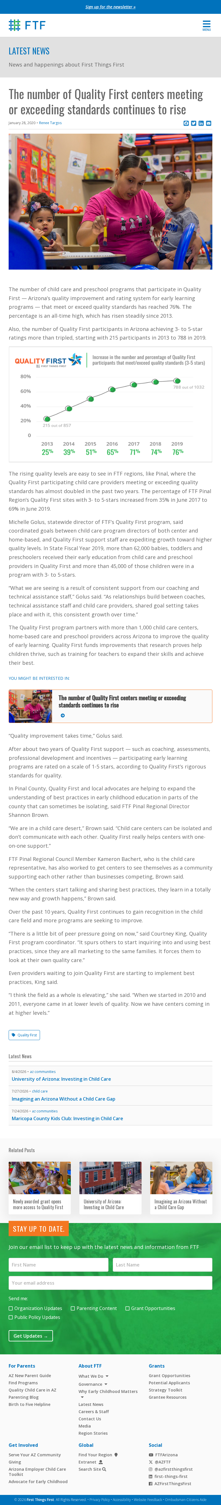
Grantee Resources (167, 1397)
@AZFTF (163, 1462)
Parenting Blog (24, 1397)
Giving (15, 1462)
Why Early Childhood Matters (108, 1391)
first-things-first (171, 1476)
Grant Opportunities (153, 1308)
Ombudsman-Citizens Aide (186, 1499)
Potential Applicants (169, 1382)
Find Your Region (95, 1454)
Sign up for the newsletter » (110, 7)
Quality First (27, 1035)
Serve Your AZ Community (35, 1454)
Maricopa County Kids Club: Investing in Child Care (67, 1118)
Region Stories (93, 1433)
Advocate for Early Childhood (38, 1481)
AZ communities (43, 1071)
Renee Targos (50, 122)
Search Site (90, 1469)
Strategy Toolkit (165, 1390)
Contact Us (90, 1418)
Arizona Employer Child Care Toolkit (37, 1471)
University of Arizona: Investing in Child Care (61, 1079)
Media (85, 1426)
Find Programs (23, 1382)
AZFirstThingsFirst (173, 1483)
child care (40, 1091)
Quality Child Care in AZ (32, 1390)
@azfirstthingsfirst (174, 1469)
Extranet (87, 1462)
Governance (90, 1384)
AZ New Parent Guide (30, 1375)
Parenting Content (97, 1308)
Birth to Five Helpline (29, 1404)
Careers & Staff (94, 1411)
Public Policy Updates (37, 1317)
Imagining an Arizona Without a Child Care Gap (63, 1099)
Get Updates (31, 1336)
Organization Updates (38, 1308)
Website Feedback (148, 1499)
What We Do (91, 1376)
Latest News (29, 51)
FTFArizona (166, 1454)
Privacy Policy (99, 1499)
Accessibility (122, 1499)
